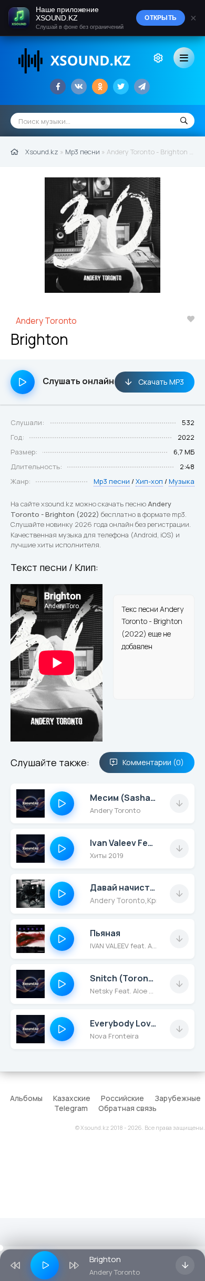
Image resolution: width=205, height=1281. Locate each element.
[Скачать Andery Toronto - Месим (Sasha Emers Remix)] (179, 803)
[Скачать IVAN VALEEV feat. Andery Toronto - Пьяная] (179, 938)
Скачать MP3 (160, 382)
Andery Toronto (46, 320)
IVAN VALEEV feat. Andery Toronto (123, 945)
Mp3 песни (82, 151)
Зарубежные (178, 1098)
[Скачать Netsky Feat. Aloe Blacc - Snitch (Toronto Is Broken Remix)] (179, 984)
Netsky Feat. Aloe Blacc (123, 991)
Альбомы (26, 1098)
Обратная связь (127, 1108)
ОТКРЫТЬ (161, 18)
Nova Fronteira (114, 1036)
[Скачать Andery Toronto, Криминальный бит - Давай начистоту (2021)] (179, 893)
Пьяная (105, 933)
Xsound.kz (41, 151)
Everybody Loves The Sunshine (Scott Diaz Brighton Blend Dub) (123, 1023)
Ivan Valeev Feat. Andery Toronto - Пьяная (123, 843)
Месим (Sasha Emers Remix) (123, 797)
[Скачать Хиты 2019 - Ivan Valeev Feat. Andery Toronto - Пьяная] (179, 848)
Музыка (181, 481)
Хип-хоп (149, 481)
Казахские (71, 1098)
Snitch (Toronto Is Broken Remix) (123, 978)
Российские (122, 1098)
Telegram (71, 1108)
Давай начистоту (123, 887)
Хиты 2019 (107, 855)
